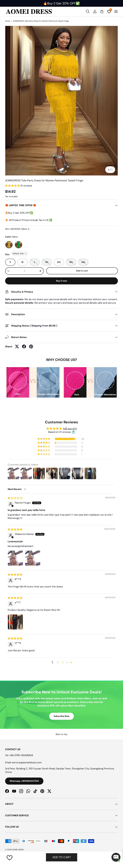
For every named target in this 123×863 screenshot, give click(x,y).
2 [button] (57, 662)
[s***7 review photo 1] (15, 622)
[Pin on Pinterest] (31, 346)
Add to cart (82, 270)
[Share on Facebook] (24, 346)
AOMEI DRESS (18, 849)
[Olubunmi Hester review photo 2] (32, 558)
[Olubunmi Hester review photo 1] (15, 558)
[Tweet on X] (16, 346)
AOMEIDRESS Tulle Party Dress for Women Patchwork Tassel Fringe (41, 21)
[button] (12, 185)
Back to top (61, 734)
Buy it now (61, 280)
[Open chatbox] (115, 857)
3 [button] (62, 662)
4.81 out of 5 (70, 428)
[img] (15, 498)
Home (7, 21)
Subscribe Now (61, 716)
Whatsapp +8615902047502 (24, 781)
